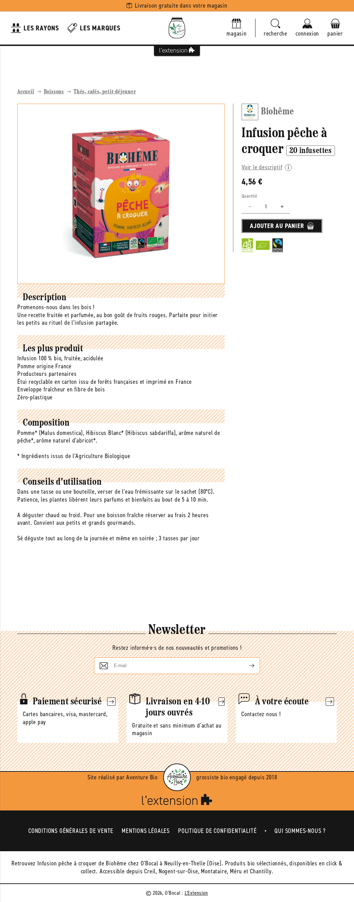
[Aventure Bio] (177, 777)
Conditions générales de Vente (70, 831)
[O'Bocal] (177, 28)
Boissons (54, 92)
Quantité (249, 196)
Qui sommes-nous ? (300, 831)
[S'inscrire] (246, 666)
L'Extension (196, 892)
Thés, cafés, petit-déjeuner (105, 92)
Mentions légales (146, 831)
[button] (275, 28)
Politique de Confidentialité (217, 831)
